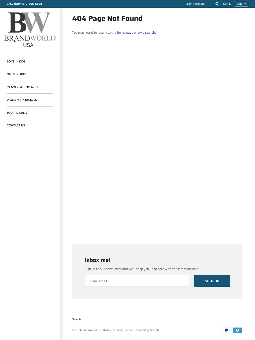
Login (189, 3)
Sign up (212, 280)
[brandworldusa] (30, 29)
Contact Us (16, 125)
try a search (146, 32)
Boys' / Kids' (16, 61)
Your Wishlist (18, 113)
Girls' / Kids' (17, 74)
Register (200, 3)
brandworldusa (92, 330)
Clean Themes (124, 330)
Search (76, 319)
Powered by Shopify (147, 330)
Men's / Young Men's (23, 87)
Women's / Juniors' (22, 100)
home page (125, 32)
